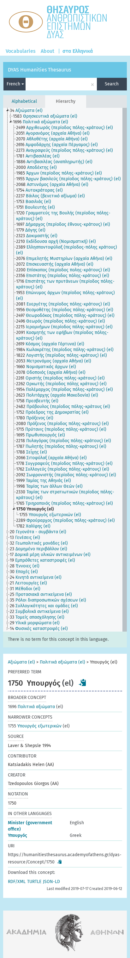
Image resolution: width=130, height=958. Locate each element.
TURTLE (34, 881)
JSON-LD (51, 881)
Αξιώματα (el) (21, 662)
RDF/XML (17, 881)
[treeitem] (28, 111)
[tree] (65, 370)
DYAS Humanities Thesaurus (39, 70)
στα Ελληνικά (77, 51)
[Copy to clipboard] (82, 683)
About (47, 51)
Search (112, 84)
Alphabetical (24, 101)
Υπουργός (17, 835)
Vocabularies (21, 51)
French (14, 84)
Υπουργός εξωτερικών (35, 726)
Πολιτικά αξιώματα (31, 706)
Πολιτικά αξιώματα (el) (62, 662)
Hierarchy (65, 101)
